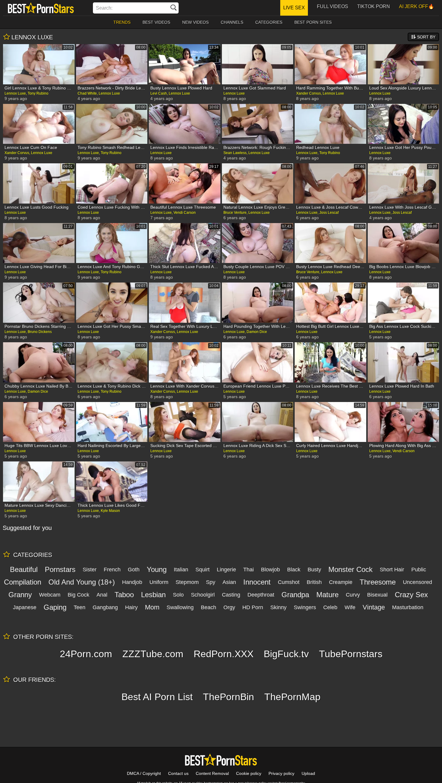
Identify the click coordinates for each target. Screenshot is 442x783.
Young (157, 569)
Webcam (49, 595)
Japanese (24, 607)
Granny (20, 595)
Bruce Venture (235, 212)
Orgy (229, 607)
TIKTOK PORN (373, 6)
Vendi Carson (184, 212)
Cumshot (288, 582)
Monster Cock (350, 569)
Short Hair (392, 570)
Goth (134, 570)
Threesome (378, 582)
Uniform (158, 582)
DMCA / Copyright (144, 773)
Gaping (55, 607)
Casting (231, 595)
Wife (350, 607)
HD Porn (252, 607)
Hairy (131, 607)
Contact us (178, 773)
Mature (327, 595)
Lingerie (226, 570)
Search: (104, 8)
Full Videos (332, 6)
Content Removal (212, 773)
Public (418, 570)
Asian (229, 582)
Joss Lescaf (329, 212)
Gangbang (105, 607)
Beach (208, 607)
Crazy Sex (411, 595)
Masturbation (407, 607)
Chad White (87, 93)
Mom (152, 607)
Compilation (22, 582)
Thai (248, 570)
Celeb (330, 607)
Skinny (278, 607)
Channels (232, 22)
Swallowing (180, 607)
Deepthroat (260, 595)
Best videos (156, 22)
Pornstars (60, 569)
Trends (121, 22)
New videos (195, 22)
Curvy (353, 595)
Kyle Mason (110, 511)
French (112, 570)
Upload (308, 773)
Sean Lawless (235, 153)
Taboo (124, 595)
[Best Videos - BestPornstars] (41, 8)
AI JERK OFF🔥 (416, 6)
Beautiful (24, 569)
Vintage (374, 607)
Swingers (305, 607)
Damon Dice (257, 332)
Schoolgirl (203, 595)
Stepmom (187, 582)
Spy (210, 582)
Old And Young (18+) (81, 582)
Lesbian (153, 595)
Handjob (132, 582)
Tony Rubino (38, 93)
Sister (90, 570)
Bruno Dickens (40, 332)
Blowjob (270, 570)
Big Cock (78, 595)
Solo (178, 595)
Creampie (340, 582)
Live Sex (294, 7)
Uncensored (417, 582)
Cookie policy (248, 773)
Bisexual (377, 595)
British (314, 582)
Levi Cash (158, 93)
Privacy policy (281, 773)
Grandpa (295, 595)
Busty (314, 570)
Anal (102, 595)
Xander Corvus (308, 93)
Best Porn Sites (313, 22)
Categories (268, 22)
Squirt (202, 570)
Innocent (257, 582)
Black (293, 570)
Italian (181, 570)
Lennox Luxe (15, 93)
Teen (79, 607)
